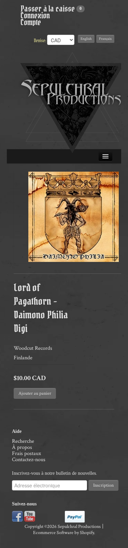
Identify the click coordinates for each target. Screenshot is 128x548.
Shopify (87, 533)
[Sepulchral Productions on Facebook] (17, 515)
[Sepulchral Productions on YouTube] (29, 515)
